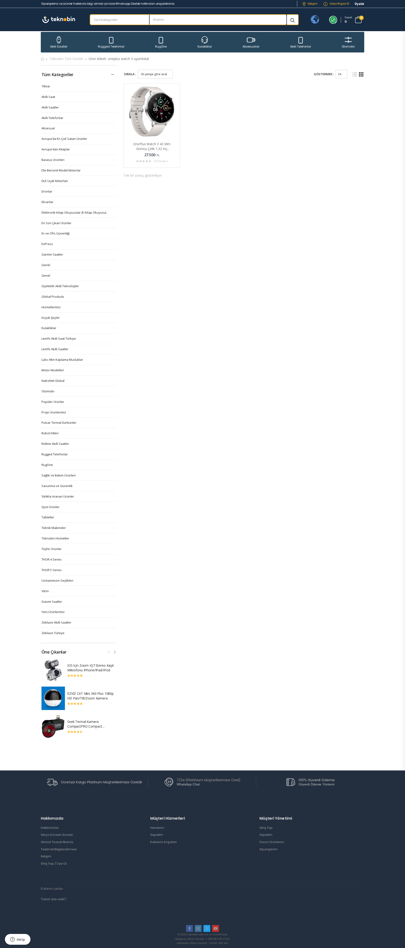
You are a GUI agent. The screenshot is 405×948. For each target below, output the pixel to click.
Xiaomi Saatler (51, 602)
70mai (45, 86)
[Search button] (292, 20)
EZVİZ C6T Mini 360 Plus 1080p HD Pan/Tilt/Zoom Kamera (90, 695)
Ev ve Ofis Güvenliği (55, 233)
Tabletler (47, 517)
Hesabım (157, 828)
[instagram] (198, 928)
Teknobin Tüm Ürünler (66, 58)
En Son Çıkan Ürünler (56, 223)
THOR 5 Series (51, 570)
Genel (45, 265)
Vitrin (45, 591)
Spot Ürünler (50, 507)
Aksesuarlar (251, 46)
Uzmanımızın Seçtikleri (57, 581)
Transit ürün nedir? (53, 899)
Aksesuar (48, 128)
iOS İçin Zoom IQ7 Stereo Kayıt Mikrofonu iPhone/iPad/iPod (90, 667)
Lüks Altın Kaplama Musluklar (62, 360)
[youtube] (215, 928)
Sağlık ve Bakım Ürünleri (58, 475)
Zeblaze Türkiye (52, 633)
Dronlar (46, 191)
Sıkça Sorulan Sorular (57, 835)
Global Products (52, 297)
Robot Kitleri (50, 433)
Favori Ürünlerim (271, 842)
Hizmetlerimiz (51, 307)
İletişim (313, 4)
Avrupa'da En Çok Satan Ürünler (64, 139)
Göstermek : (324, 74)
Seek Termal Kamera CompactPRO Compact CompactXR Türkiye (84, 726)
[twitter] (206, 928)
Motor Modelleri (52, 370)
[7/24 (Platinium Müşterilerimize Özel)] (169, 782)
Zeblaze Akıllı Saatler (56, 623)
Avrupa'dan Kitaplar (55, 149)
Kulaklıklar (205, 46)
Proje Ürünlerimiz (53, 412)
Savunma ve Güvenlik (57, 486)
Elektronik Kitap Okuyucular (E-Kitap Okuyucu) (73, 213)
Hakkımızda (50, 828)
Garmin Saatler (52, 255)
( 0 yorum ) (161, 161)
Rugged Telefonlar (111, 46)
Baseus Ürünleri (52, 160)
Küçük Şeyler (50, 318)
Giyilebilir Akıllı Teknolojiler (60, 286)
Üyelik (359, 3)
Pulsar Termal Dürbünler (58, 423)
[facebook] (189, 928)
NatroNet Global (52, 381)
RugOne (161, 46)
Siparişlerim (268, 849)
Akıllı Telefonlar (300, 46)
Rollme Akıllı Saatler (55, 444)
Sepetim (156, 835)
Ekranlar (47, 202)
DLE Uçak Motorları (54, 181)
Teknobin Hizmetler (55, 538)
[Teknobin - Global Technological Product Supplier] (59, 20)
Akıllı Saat (48, 97)
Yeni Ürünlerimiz (53, 612)
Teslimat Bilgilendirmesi (59, 849)
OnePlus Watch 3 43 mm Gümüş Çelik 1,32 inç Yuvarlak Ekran (151, 148)
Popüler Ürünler (52, 402)
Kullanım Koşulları (163, 842)
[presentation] (109, 651)
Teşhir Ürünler (51, 549)
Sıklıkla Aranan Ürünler (57, 496)
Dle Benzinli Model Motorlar (61, 170)
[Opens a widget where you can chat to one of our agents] (17, 940)
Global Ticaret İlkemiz (57, 842)
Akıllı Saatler (58, 46)
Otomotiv (348, 46)
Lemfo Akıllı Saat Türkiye (58, 339)
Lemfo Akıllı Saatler (54, 349)
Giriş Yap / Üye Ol (54, 864)
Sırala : (130, 74)
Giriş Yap (266, 828)
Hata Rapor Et (339, 4)
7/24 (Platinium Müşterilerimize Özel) (208, 779)
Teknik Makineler (53, 528)
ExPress (47, 244)
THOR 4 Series (51, 559)
